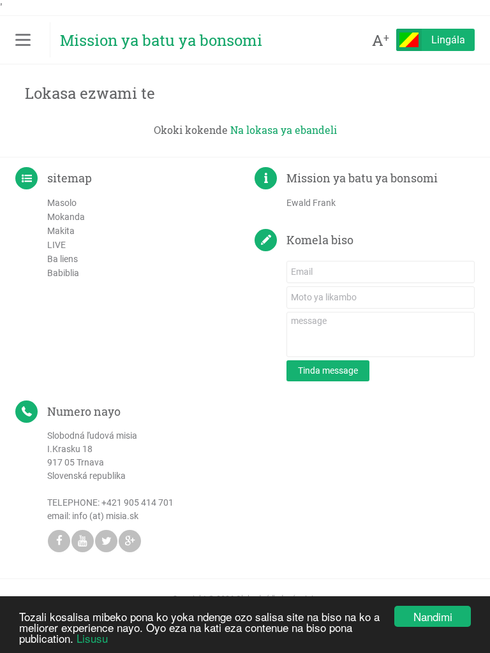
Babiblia (63, 273)
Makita (61, 231)
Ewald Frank (311, 203)
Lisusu (92, 638)
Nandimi (432, 616)
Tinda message (328, 370)
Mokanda (66, 217)
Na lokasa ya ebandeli (283, 129)
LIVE (56, 245)
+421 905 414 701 (137, 502)
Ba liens (62, 259)
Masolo (62, 203)
